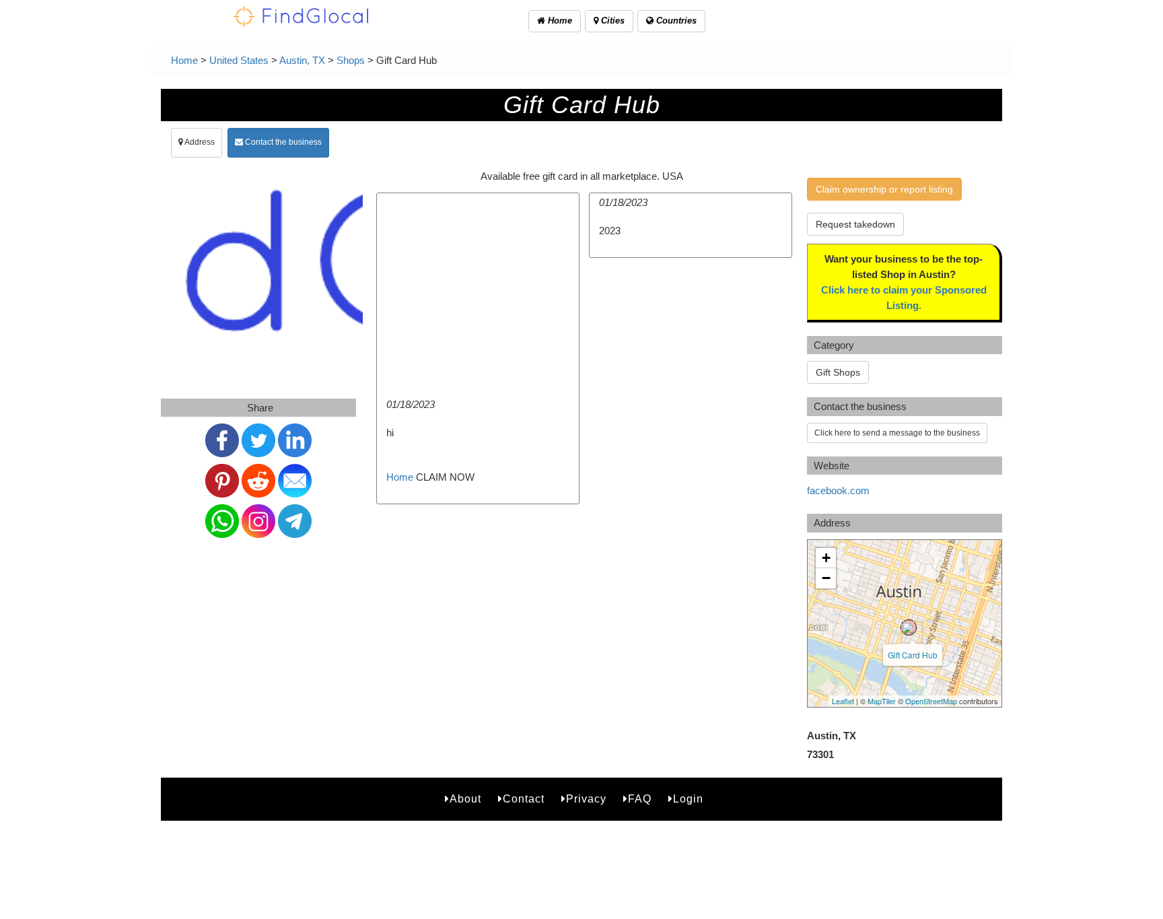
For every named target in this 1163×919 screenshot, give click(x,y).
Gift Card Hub (913, 654)
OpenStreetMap (931, 700)
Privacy (586, 799)
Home (558, 20)
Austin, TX (302, 60)
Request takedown (855, 224)
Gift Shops (838, 372)
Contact (523, 799)
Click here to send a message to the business (897, 433)
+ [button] (826, 557)
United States (239, 60)
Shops (351, 60)
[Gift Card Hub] (909, 627)
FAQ (639, 799)
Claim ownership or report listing (884, 189)
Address (199, 142)
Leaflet (843, 700)
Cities (611, 20)
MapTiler (882, 700)
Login (688, 799)
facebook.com (838, 490)
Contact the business (282, 142)
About (465, 799)
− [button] (826, 578)
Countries (675, 20)
